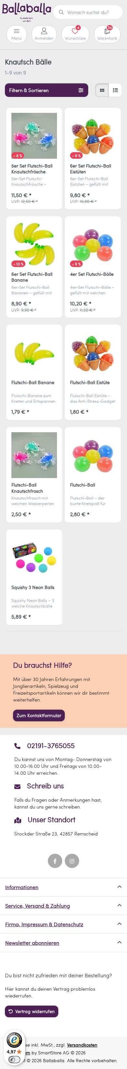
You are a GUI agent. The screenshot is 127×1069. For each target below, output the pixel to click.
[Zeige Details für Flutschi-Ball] (93, 455)
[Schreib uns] (63, 796)
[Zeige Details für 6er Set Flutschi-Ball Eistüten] (93, 136)
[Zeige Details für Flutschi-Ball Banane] (34, 353)
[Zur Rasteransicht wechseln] (102, 90)
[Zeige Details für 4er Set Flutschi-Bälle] (93, 244)
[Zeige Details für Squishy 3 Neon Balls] (34, 558)
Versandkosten (82, 1045)
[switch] (14, 1059)
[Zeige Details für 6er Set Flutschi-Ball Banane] (34, 244)
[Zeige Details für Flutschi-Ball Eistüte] (93, 353)
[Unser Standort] (63, 826)
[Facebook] (55, 861)
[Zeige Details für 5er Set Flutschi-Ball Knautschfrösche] (34, 136)
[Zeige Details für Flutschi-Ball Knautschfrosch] (34, 455)
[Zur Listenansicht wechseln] (115, 90)
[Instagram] (72, 861)
